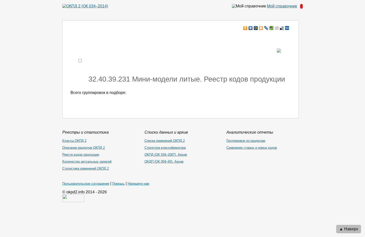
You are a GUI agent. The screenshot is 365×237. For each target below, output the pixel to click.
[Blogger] (261, 28)
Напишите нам (138, 183)
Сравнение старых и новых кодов (251, 147)
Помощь (118, 183)
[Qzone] (287, 28)
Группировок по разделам (245, 141)
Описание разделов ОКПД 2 (83, 147)
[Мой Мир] (255, 28)
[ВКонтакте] (250, 28)
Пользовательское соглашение (85, 183)
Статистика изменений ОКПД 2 (85, 168)
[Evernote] (271, 28)
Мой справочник (282, 6)
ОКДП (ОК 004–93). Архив (164, 161)
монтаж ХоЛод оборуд (120, 37)
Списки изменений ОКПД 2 (165, 141)
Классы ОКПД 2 (74, 141)
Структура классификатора (165, 147)
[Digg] (276, 28)
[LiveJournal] (266, 28)
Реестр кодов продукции (80, 154)
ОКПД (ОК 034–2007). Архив (166, 154)
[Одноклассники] (245, 28)
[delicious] (282, 28)
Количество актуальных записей (86, 161)
